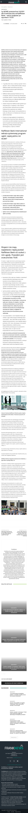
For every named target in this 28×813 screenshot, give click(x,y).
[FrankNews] (2, 24)
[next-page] (4, 674)
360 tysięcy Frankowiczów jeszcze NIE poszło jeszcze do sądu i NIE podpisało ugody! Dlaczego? (6, 533)
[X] (14, 761)
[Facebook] (10, 761)
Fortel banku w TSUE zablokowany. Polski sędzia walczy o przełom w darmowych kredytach (18, 722)
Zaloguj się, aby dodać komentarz (14, 683)
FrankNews (7, 23)
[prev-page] (2, 674)
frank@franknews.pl (17, 757)
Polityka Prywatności (11, 764)
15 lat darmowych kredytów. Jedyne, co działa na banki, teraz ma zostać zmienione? (14, 611)
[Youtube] (17, 761)
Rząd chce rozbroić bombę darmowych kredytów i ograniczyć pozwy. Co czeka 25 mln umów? (18, 732)
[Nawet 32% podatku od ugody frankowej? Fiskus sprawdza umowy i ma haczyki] (14, 629)
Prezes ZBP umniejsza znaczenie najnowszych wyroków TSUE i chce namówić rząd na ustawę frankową (22, 533)
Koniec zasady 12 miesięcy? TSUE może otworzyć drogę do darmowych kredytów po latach (14, 668)
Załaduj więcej (13, 737)
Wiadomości (10, 7)
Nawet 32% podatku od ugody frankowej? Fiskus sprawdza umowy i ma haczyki (14, 640)
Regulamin (18, 764)
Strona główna (4, 7)
